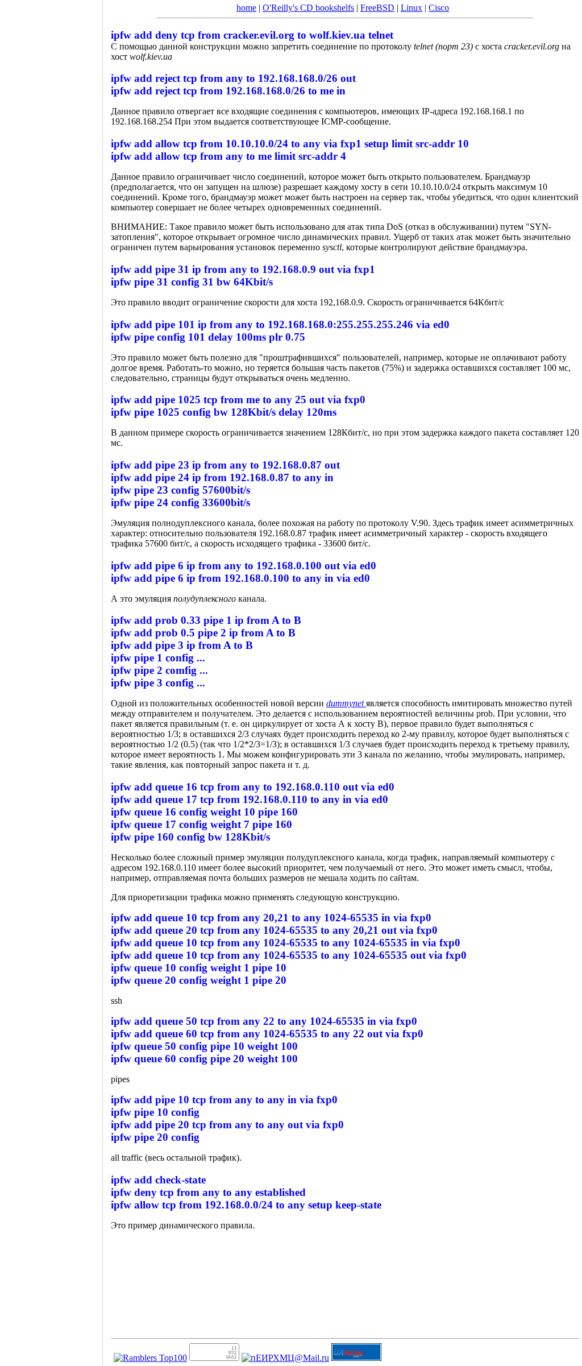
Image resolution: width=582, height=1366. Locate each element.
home (246, 8)
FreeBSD (377, 8)
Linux (411, 8)
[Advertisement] (51, 679)
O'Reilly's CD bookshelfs (308, 8)
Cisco (439, 8)
